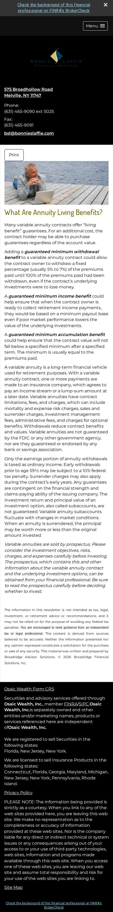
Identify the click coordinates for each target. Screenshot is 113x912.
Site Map (13, 887)
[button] (95, 26)
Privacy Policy (18, 792)
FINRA (71, 703)
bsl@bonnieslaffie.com (29, 133)
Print (14, 154)
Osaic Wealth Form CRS (29, 688)
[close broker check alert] (106, 5)
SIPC (84, 703)
